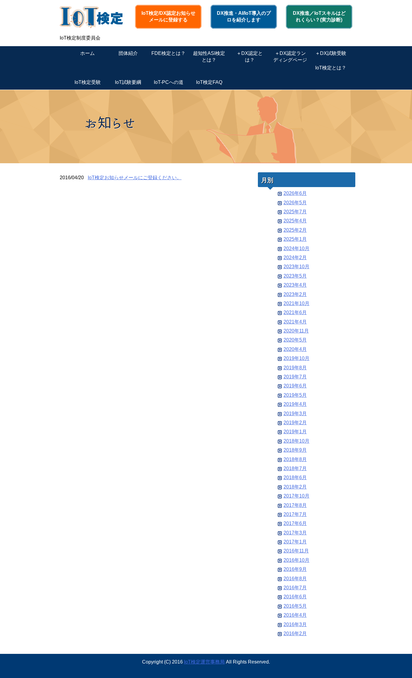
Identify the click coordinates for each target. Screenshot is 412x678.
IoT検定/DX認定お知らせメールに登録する (168, 16)
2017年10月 (296, 495)
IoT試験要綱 (128, 82)
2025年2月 (295, 230)
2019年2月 (295, 422)
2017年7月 (295, 514)
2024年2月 (295, 257)
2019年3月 (295, 413)
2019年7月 (295, 376)
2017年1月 (295, 541)
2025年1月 (295, 239)
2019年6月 (295, 385)
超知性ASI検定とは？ (209, 56)
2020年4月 (295, 349)
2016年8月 (295, 578)
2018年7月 (295, 468)
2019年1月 (295, 431)
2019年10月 (296, 358)
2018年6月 (295, 477)
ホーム (87, 53)
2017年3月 (295, 532)
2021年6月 (295, 312)
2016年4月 (295, 615)
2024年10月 (296, 248)
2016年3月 (295, 624)
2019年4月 (295, 404)
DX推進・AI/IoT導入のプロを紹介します (244, 16)
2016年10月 (296, 560)
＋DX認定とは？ (249, 56)
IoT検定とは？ (330, 67)
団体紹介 (128, 53)
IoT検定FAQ (209, 82)
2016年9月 (295, 569)
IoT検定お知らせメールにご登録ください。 (135, 177)
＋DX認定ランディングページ (290, 56)
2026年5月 (295, 202)
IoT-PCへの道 (168, 82)
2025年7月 (295, 211)
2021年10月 (296, 303)
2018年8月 (295, 459)
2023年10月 (296, 266)
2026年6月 (295, 193)
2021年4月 (295, 321)
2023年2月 (295, 294)
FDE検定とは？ (168, 53)
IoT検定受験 (87, 82)
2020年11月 (296, 330)
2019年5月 (295, 395)
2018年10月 (296, 441)
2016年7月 (295, 587)
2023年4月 (295, 285)
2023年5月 (295, 276)
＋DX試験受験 (330, 53)
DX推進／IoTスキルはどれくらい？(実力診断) (319, 16)
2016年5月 (295, 606)
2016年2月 (295, 633)
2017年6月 (295, 523)
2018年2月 (295, 486)
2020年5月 (295, 339)
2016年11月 (296, 550)
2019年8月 (295, 367)
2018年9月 (295, 450)
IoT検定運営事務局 (204, 661)
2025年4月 (295, 220)
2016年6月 (295, 596)
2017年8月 (295, 505)
